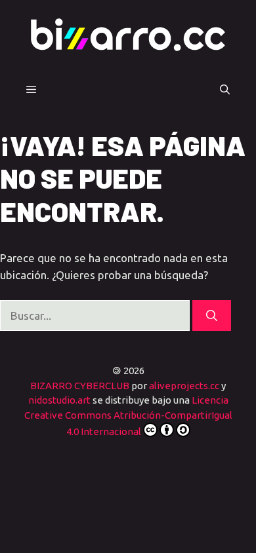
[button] (225, 89)
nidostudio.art (59, 400)
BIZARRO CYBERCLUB (79, 385)
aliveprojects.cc (184, 385)
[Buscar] (211, 316)
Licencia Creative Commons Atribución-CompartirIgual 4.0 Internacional (128, 415)
